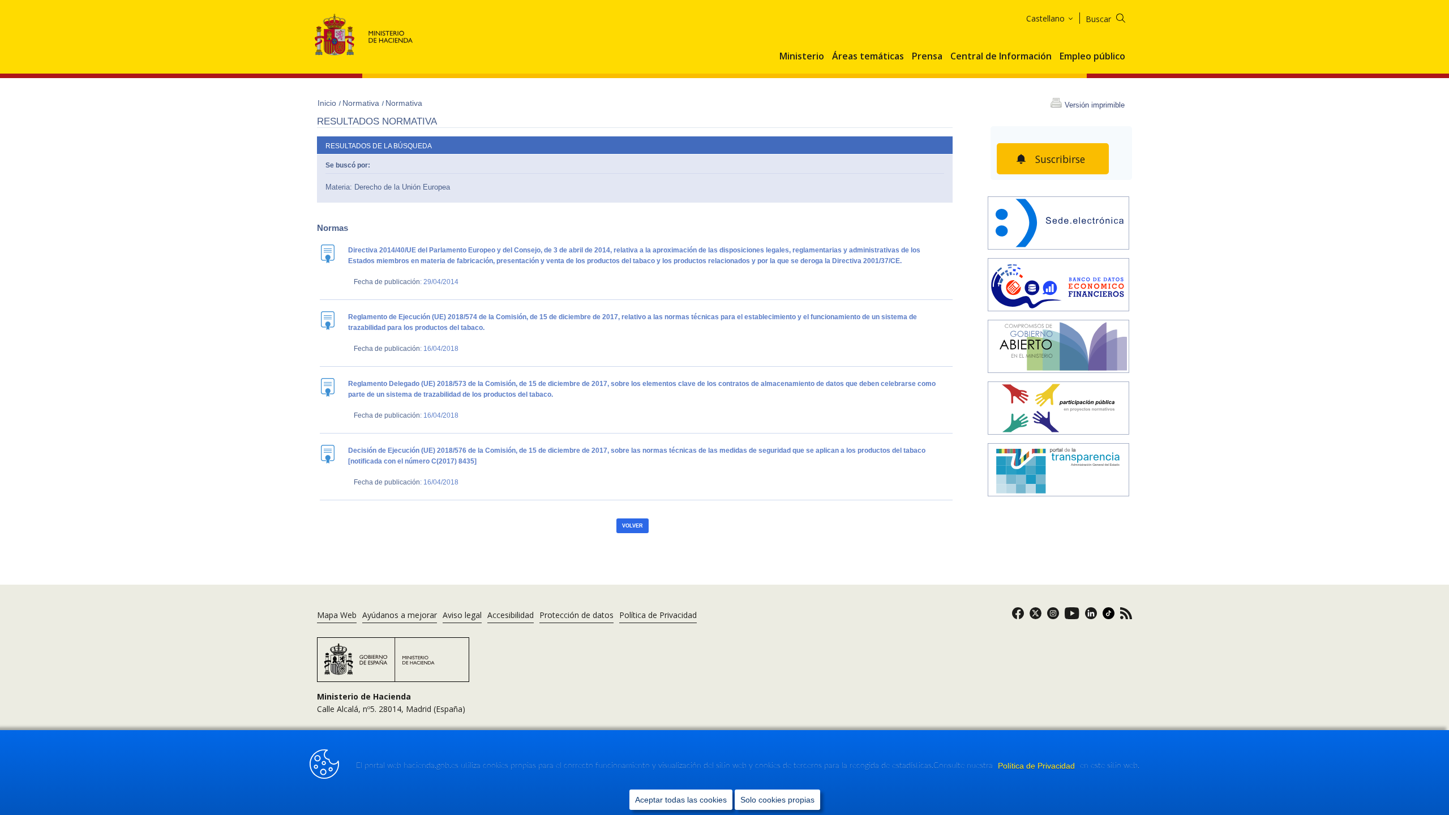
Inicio (328, 103)
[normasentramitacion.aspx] (1058, 409)
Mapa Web (337, 615)
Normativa (361, 103)
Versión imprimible (1095, 105)
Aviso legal (462, 615)
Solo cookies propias (777, 799)
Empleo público (1092, 56)
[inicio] (1058, 286)
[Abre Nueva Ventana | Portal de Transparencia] (1058, 471)
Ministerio (801, 56)
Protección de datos (576, 615)
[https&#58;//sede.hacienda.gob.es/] (1058, 224)
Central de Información (1001, 56)
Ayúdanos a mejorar (399, 615)
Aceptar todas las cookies (681, 799)
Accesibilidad (510, 615)
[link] (1018, 616)
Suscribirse (1060, 159)
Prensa (927, 56)
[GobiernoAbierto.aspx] (1058, 348)
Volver (632, 526)
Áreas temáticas (868, 56)
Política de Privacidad (1037, 765)
